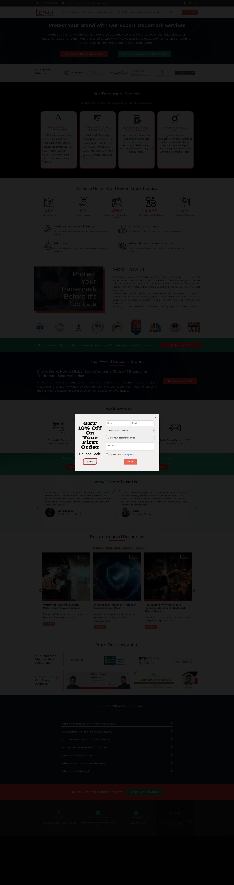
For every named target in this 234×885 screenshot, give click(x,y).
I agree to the (121, 454)
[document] (117, 442)
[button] (155, 418)
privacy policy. (127, 454)
